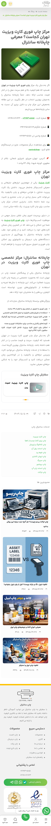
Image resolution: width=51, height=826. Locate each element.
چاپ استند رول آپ (38, 448)
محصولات (39, 735)
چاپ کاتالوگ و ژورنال (37, 444)
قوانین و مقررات (36, 753)
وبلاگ (32, 11)
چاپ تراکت (42, 472)
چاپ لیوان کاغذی (39, 456)
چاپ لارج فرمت (12, 748)
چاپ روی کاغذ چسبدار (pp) (35, 440)
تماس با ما (38, 748)
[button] (27, 399)
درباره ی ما (38, 744)
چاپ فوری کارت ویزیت (14, 220)
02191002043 (25, 775)
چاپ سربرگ (41, 460)
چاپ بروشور (41, 464)
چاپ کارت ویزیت (39, 436)
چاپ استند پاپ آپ (39, 468)
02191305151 (25, 771)
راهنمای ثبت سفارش (34, 757)
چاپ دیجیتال (12, 739)
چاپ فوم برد (41, 452)
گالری (40, 739)
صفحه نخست (42, 11)
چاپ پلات (14, 744)
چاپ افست (13, 735)
